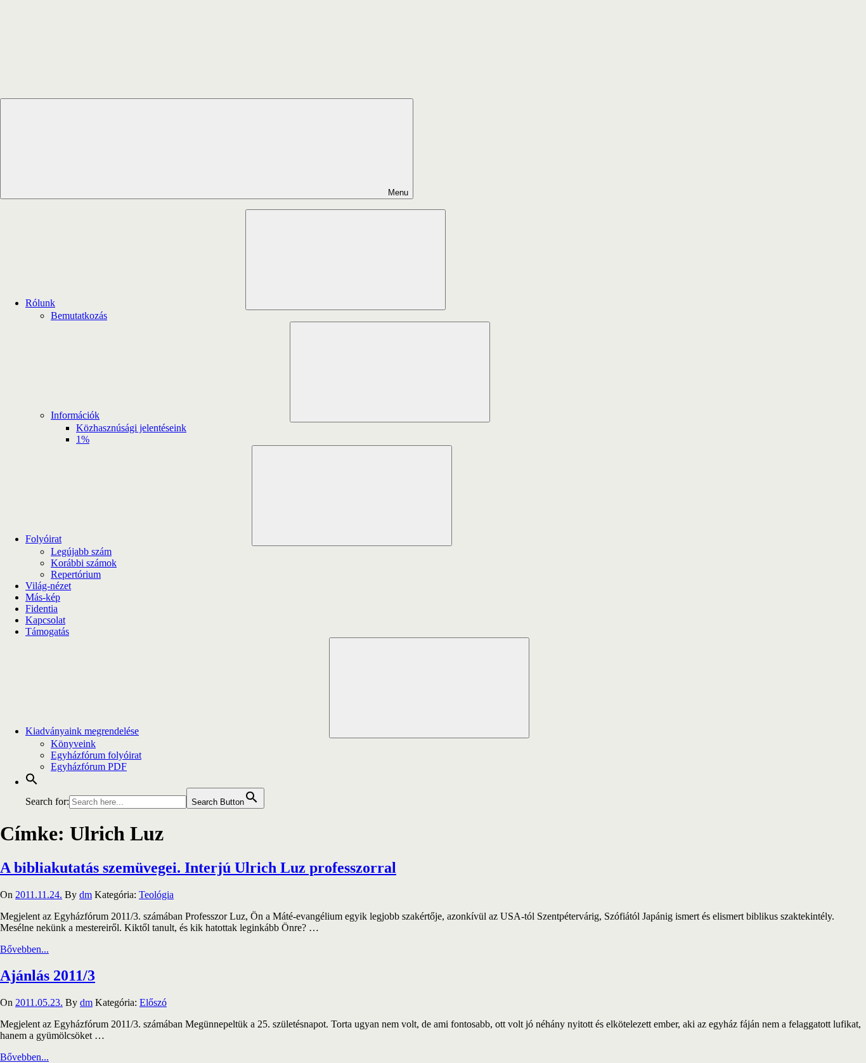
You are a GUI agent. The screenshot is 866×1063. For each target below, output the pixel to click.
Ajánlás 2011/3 (47, 975)
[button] (31, 781)
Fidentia (41, 608)
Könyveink (73, 743)
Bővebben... (24, 949)
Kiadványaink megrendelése (82, 731)
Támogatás (47, 631)
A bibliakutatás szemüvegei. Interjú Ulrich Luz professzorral (198, 867)
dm (85, 894)
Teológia (156, 894)
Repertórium (76, 574)
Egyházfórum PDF (89, 766)
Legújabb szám (81, 551)
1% (82, 439)
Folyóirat (43, 538)
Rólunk (40, 302)
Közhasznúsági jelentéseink (131, 427)
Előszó (153, 1002)
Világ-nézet (48, 585)
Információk (75, 415)
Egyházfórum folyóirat (96, 755)
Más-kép (42, 597)
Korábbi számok (84, 563)
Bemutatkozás (79, 315)
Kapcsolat (45, 620)
